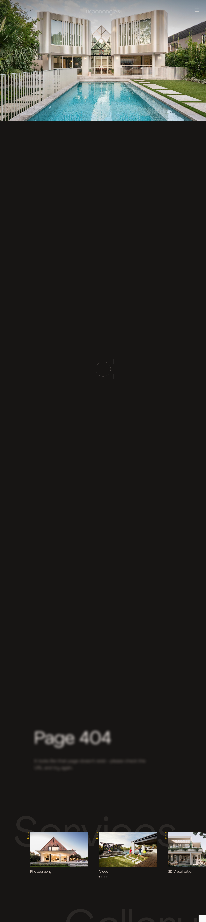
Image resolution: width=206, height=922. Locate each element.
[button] (99, 877)
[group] (57, 853)
